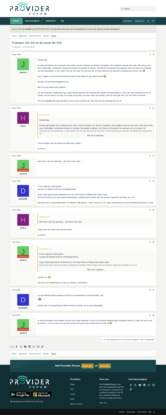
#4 (153, 181)
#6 (153, 242)
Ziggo (72, 384)
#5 (153, 210)
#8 (153, 315)
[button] (21, 21)
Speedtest (51, 21)
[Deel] (150, 54)
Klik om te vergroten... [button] (96, 135)
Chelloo (102, 398)
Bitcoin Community (35, 401)
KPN (72, 389)
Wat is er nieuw (32, 21)
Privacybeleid (141, 412)
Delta (72, 399)
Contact (122, 412)
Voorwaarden (130, 412)
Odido (72, 394)
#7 (153, 290)
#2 (153, 108)
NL (153, 21)
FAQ (62, 21)
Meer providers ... (77, 404)
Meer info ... (104, 403)
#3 (153, 156)
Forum (16, 21)
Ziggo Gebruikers (115, 398)
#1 (153, 54)
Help (149, 412)
